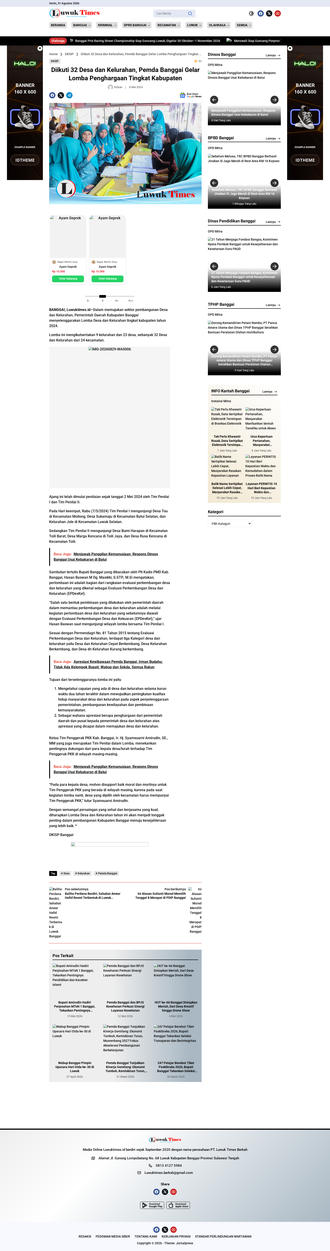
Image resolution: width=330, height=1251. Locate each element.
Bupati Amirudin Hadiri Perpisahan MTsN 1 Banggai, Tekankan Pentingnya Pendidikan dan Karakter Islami (74, 1007)
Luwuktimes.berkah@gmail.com (169, 1173)
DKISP (55, 61)
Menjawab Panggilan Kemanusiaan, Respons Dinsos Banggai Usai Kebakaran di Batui (243, 112)
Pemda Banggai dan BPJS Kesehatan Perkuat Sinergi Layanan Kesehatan (125, 1006)
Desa (66, 873)
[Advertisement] (188, 298)
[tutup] (39, 48)
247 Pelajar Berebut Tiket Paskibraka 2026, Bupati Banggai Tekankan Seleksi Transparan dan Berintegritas (176, 1067)
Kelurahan (84, 873)
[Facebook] (260, 13)
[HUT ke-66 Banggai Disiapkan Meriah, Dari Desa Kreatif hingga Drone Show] (176, 980)
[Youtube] (278, 13)
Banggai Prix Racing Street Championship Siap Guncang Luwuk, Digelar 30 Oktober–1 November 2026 (107, 41)
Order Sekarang (68, 278)
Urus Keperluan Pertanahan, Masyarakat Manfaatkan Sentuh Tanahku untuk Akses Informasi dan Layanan (261, 441)
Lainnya (271, 55)
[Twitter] (269, 13)
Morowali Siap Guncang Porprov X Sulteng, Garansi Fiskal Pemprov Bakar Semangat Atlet (257, 41)
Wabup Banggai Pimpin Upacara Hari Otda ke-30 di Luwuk (74, 1067)
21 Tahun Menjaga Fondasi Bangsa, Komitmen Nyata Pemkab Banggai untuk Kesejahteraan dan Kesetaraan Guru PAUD (244, 277)
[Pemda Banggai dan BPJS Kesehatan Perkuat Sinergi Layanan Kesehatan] (125, 980)
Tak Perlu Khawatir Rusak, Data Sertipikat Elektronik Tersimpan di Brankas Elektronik (227, 441)
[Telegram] (69, 95)
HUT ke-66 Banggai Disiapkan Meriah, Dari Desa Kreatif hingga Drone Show (176, 1006)
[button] (190, 13)
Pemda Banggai (107, 873)
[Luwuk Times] (74, 13)
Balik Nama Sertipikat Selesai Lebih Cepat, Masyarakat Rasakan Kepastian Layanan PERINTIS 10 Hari (227, 488)
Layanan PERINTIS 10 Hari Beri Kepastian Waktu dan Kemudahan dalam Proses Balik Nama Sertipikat (261, 488)
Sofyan (118, 87)
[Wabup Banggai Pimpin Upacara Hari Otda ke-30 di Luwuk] (75, 1041)
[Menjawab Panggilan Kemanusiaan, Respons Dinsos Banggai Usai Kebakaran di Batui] (244, 98)
